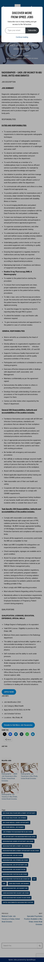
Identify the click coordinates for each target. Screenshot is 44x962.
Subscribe (32, 30)
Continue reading (22, 37)
